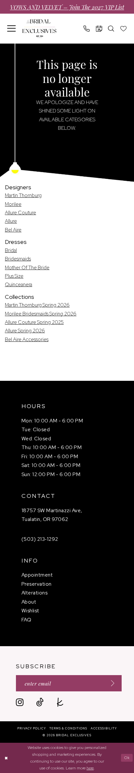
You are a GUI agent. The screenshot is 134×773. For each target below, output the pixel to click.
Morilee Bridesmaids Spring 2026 (40, 313)
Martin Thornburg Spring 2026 (37, 304)
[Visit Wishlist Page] (123, 28)
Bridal (11, 250)
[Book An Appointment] (99, 28)
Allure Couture (20, 212)
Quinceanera (18, 284)
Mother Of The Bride (27, 267)
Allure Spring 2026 (25, 330)
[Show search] (111, 28)
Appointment (37, 574)
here (90, 768)
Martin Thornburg (23, 195)
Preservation (36, 583)
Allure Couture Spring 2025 (34, 322)
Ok (127, 757)
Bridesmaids (18, 258)
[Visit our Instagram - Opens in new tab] (20, 702)
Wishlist (30, 610)
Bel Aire (13, 229)
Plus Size (14, 276)
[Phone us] (87, 28)
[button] (11, 28)
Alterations (34, 592)
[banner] (39, 28)
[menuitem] (11, 28)
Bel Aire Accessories (26, 339)
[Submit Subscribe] (110, 683)
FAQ (26, 619)
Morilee (13, 204)
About (28, 601)
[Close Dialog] (6, 757)
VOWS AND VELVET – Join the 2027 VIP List (67, 7)
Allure (11, 221)
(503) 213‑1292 (39, 539)
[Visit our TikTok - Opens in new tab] (40, 702)
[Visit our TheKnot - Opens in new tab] (60, 702)
